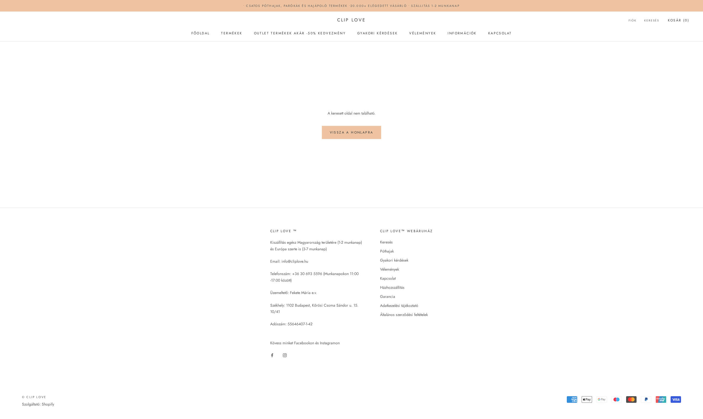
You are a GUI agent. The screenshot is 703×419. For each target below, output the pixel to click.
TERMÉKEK (231, 33)
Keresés (651, 20)
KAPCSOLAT (500, 33)
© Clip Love (34, 397)
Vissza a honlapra (351, 132)
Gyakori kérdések (394, 260)
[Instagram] (285, 355)
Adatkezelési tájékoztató (399, 305)
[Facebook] (272, 355)
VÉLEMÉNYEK (422, 33)
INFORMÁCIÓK (462, 33)
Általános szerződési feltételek (404, 314)
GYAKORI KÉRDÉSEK (377, 33)
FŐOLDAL (200, 33)
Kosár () (678, 20)
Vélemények (389, 269)
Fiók (633, 20)
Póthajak (387, 251)
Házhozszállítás (392, 287)
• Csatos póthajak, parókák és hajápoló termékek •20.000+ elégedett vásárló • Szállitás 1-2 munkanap (351, 6)
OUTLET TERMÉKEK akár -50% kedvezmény (300, 33)
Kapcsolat (388, 278)
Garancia (387, 296)
